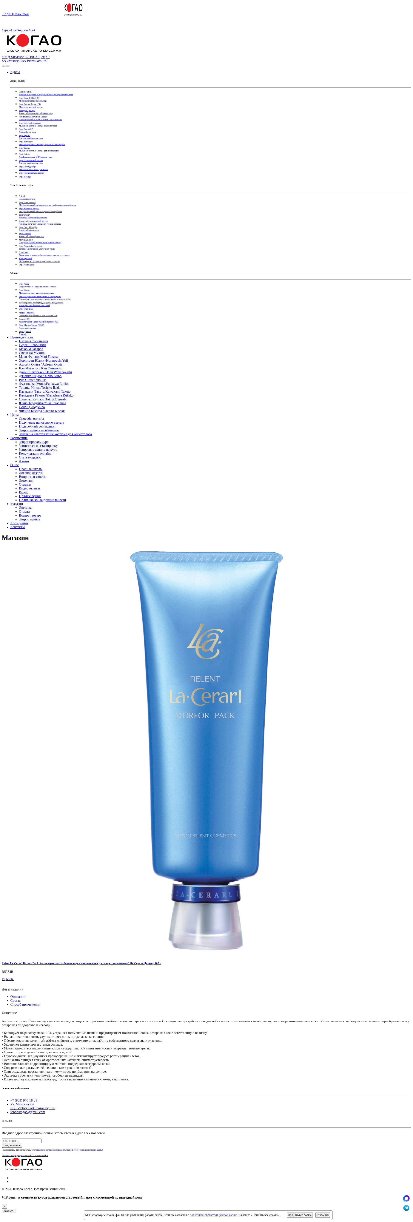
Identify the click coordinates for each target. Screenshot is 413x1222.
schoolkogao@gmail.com (27, 1112)
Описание (17, 996)
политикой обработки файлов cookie (213, 1215)
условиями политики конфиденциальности (52, 1150)
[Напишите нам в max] (406, 1200)
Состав (15, 1000)
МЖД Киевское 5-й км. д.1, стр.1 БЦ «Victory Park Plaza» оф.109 (26, 59)
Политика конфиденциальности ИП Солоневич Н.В (25, 1155)
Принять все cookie (300, 1215)
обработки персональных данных (88, 1150)
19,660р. (8, 979)
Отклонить (322, 1215)
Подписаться (11, 1145)
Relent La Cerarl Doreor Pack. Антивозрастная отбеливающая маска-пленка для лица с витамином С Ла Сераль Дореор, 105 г (81, 963)
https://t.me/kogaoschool (18, 30)
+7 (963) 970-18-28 (15, 14)
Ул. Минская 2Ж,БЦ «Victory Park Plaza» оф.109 (32, 1106)
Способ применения (25, 1004)
